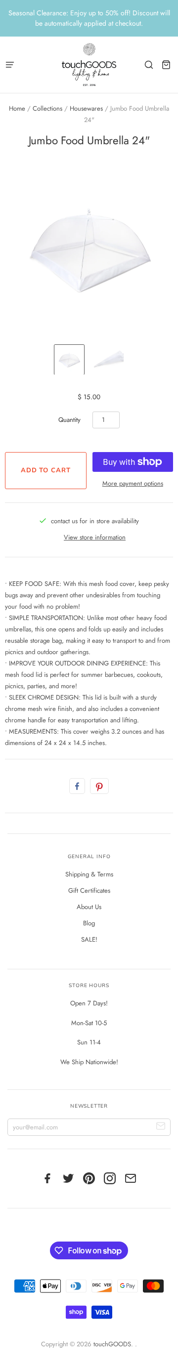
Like (77, 786)
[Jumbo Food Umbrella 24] (109, 359)
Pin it (99, 786)
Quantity (69, 419)
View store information (95, 537)
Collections (47, 108)
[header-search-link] (148, 64)
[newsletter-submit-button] (161, 1127)
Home (17, 108)
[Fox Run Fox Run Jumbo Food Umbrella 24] (69, 359)
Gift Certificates (89, 890)
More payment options (132, 483)
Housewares (86, 108)
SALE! (89, 939)
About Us (89, 907)
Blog (89, 923)
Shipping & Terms (89, 874)
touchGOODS (112, 1344)
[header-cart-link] (166, 64)
